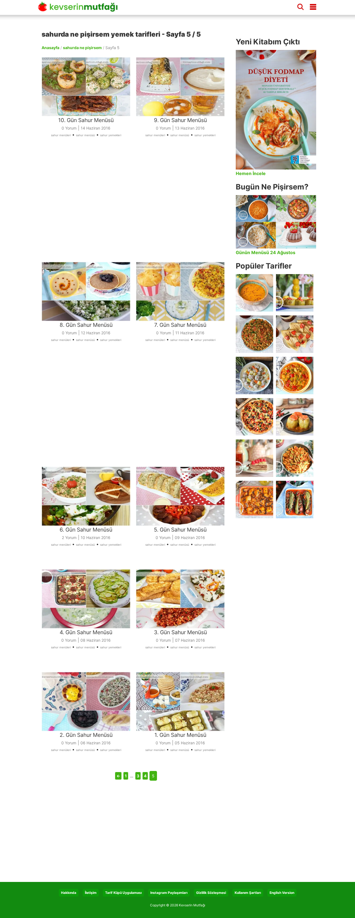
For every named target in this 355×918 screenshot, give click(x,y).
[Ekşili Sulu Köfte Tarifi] (254, 375)
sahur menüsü (85, 135)
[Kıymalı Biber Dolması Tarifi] (294, 417)
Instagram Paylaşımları (168, 893)
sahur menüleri (61, 135)
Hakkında (68, 893)
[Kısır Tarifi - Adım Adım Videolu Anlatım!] (254, 334)
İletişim (91, 893)
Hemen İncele (251, 173)
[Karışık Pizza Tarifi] (254, 417)
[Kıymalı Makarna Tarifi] (294, 458)
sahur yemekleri (110, 135)
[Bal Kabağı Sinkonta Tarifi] (254, 499)
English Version (282, 893)
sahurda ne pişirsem (82, 47)
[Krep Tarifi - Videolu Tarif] (294, 334)
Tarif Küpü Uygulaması (123, 893)
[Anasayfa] (80, 9)
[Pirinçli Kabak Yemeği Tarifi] (294, 375)
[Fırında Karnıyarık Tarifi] (294, 499)
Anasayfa (50, 47)
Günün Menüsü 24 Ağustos (265, 252)
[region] (136, 207)
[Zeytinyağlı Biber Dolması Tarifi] (294, 293)
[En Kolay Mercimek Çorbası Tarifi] (254, 293)
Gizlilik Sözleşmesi (211, 893)
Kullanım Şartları (248, 893)
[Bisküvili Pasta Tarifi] (254, 458)
